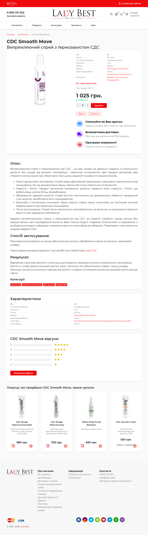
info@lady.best (107, 477)
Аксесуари (56, 25)
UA (12, 4)
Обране (81, 114)
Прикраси (76, 25)
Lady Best (24, 526)
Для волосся (121, 77)
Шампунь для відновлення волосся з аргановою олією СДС (57, 431)
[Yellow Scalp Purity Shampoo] (91, 408)
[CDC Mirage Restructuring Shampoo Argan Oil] (56, 408)
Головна (11, 34)
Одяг (93, 25)
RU (16, 4)
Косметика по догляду (32, 285)
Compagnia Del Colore (117, 68)
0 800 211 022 (15, 12)
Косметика (17, 25)
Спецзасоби (113, 80)
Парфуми (36, 25)
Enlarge (41, 79)
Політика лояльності (80, 474)
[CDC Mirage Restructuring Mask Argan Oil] (22, 408)
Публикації (75, 477)
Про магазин (46, 471)
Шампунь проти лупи (91, 429)
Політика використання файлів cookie (50, 507)
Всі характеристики (86, 83)
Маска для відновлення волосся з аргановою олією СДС (22, 431)
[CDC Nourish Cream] (126, 408)
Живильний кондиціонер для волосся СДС (126, 431)
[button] (31, 446)
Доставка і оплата (48, 481)
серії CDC (91, 250)
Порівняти (94, 114)
